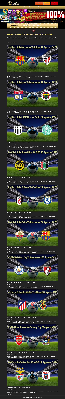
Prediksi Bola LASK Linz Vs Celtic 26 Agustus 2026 (19, 142)
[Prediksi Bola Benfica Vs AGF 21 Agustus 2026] (32, 372)
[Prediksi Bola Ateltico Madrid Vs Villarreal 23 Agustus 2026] (32, 302)
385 (10, 394)
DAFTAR (54, 3)
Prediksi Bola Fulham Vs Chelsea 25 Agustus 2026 (19, 212)
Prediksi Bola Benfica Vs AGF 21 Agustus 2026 (18, 387)
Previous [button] (1, 15)
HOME (24, 8)
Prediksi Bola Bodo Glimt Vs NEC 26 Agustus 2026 (19, 177)
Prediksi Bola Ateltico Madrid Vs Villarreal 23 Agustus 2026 (21, 317)
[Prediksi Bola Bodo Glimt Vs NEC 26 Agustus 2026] (32, 163)
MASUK (47, 3)
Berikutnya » (14, 394)
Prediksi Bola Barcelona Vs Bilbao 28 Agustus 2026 (19, 72)
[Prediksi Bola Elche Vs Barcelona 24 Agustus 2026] (32, 232)
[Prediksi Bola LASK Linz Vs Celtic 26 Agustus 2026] (32, 128)
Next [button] (63, 15)
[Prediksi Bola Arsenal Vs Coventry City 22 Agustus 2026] (32, 337)
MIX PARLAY (39, 8)
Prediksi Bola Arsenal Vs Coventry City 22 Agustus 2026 (20, 352)
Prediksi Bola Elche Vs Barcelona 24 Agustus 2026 (19, 247)
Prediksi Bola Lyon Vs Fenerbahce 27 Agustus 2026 (19, 107)
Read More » (29, 77)
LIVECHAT (39, 3)
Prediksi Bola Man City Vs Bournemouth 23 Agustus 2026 (21, 282)
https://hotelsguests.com (30, 397)
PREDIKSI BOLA (31, 8)
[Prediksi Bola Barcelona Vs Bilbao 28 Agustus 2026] (32, 58)
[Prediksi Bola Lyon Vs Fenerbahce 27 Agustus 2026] (32, 93)
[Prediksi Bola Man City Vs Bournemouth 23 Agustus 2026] (32, 267)
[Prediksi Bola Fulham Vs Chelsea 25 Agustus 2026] (32, 198)
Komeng (9, 74)
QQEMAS (9, 37)
